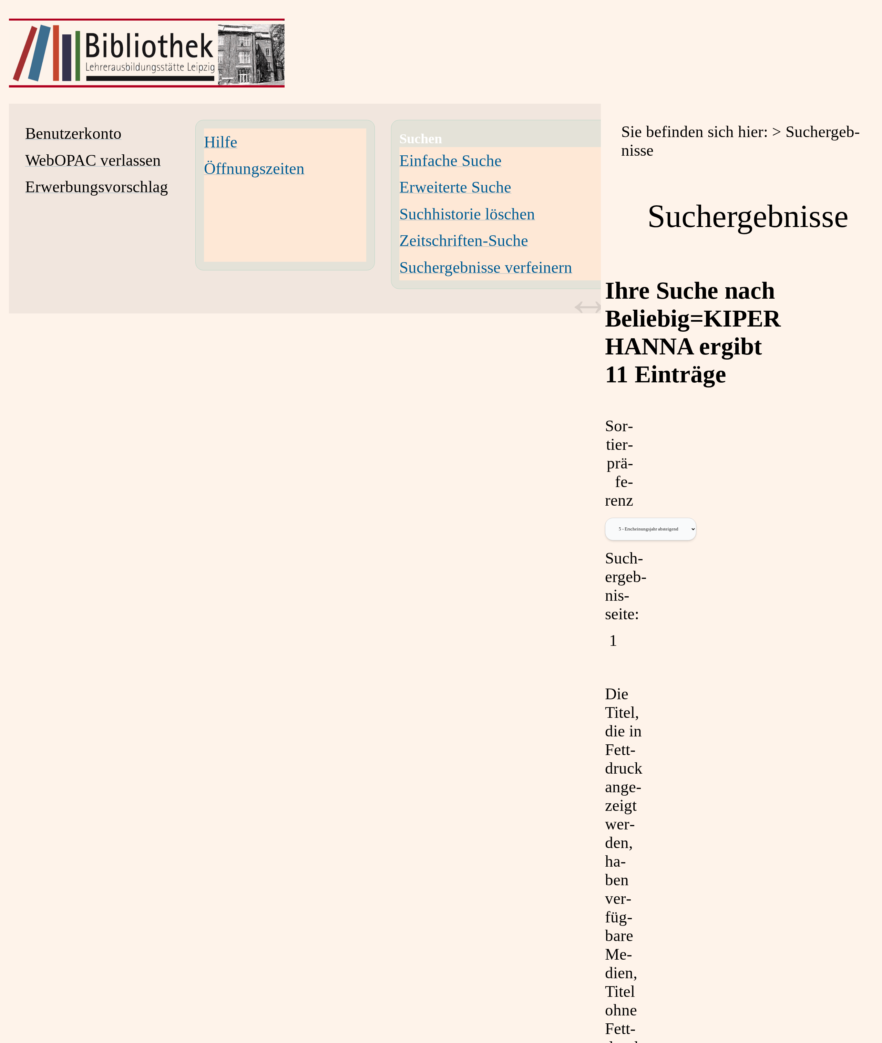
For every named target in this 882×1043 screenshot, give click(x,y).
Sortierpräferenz (619, 463)
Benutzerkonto (73, 133)
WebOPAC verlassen (93, 160)
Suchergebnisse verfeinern (485, 267)
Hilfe (220, 142)
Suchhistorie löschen (467, 214)
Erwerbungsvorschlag (96, 187)
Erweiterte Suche (455, 187)
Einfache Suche (450, 160)
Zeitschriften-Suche (463, 240)
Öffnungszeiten (254, 168)
